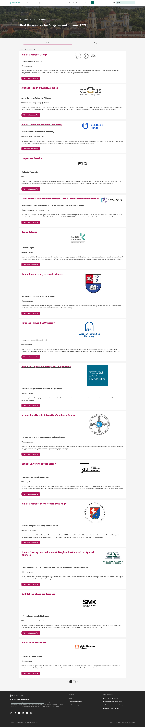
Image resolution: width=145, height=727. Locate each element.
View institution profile (30, 78)
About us (71, 698)
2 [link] (74, 681)
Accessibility (132, 722)
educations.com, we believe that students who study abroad (27, 703)
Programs (31, 3)
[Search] (92, 2)
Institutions (48, 43)
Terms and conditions (115, 722)
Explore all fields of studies (110, 698)
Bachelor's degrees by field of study (113, 705)
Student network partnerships (77, 705)
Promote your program (75, 701)
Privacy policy (125, 722)
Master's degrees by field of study (112, 701)
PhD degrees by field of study (111, 708)
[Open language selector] (114, 2)
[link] (42, 19)
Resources (44, 3)
